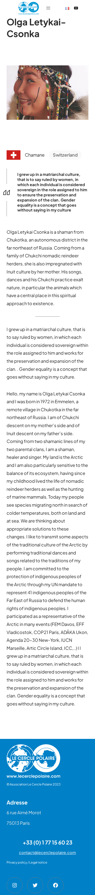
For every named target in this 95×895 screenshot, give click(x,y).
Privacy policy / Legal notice (27, 862)
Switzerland (65, 155)
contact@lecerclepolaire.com (47, 852)
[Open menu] (48, 8)
